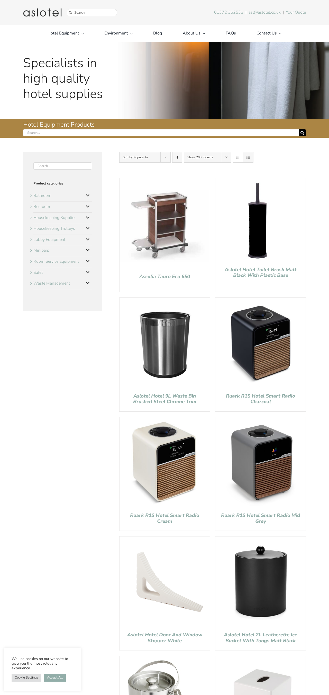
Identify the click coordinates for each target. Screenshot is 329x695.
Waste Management (51, 283)
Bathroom (42, 195)
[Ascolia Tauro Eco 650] (165, 181)
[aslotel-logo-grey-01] (42, 10)
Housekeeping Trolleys (54, 228)
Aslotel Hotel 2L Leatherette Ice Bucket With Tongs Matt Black (260, 637)
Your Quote (296, 12)
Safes (38, 272)
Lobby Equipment (49, 239)
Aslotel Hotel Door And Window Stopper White (164, 637)
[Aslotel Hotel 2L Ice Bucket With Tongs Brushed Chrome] (158, 659)
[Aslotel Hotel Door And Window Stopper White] (165, 539)
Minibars (41, 250)
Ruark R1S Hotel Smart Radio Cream (164, 518)
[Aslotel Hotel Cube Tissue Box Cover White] (260, 659)
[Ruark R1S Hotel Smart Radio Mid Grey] (260, 420)
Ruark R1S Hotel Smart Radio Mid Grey (260, 518)
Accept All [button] (55, 677)
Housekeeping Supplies (54, 218)
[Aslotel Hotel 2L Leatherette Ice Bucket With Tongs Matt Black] (260, 539)
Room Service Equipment (56, 261)
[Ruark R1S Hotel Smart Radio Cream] (165, 420)
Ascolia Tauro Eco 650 (164, 276)
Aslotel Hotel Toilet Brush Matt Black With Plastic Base (261, 272)
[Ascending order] (177, 157)
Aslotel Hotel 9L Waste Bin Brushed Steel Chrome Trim (164, 399)
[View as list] (248, 157)
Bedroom (41, 206)
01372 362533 (228, 12)
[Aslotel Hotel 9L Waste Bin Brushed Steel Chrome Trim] (165, 301)
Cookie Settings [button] (26, 677)
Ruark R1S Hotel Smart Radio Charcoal (260, 399)
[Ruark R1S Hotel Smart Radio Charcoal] (260, 301)
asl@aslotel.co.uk (265, 12)
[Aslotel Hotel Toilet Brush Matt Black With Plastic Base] (257, 181)
